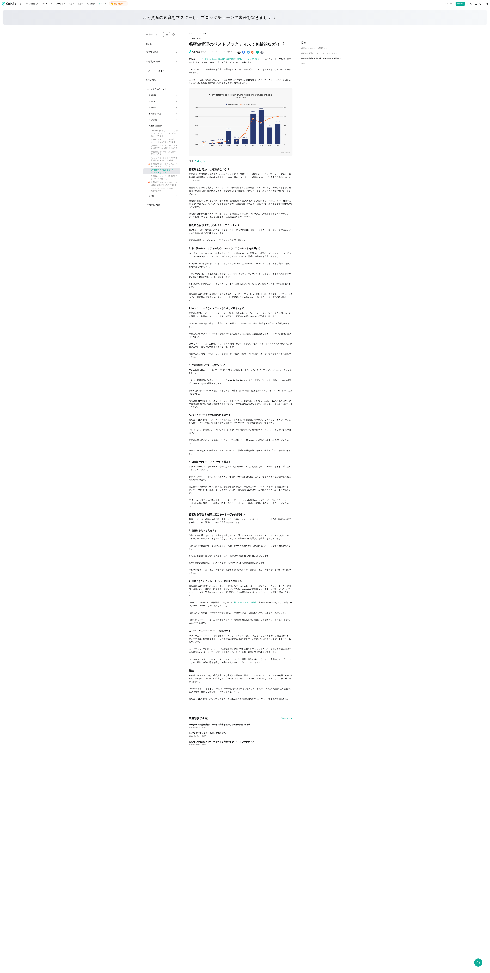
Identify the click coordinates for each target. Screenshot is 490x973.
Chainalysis (200, 161)
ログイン (448, 4)
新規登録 (460, 4)
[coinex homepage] (9, 4)
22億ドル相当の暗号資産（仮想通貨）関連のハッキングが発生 (231, 59)
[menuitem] (161, 133)
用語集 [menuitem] (148, 44)
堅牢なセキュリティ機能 (245, 602)
